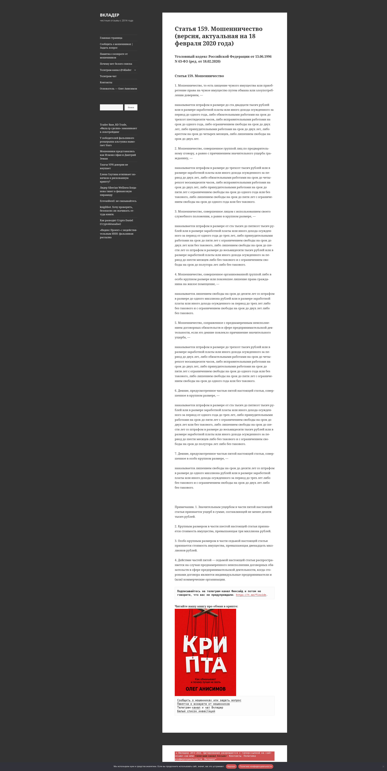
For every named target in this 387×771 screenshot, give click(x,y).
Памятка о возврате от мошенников (114, 55)
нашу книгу (197, 606)
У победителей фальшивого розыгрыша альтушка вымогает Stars (117, 141)
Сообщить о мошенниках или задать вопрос (209, 700)
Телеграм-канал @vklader (116, 70)
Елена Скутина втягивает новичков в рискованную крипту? (118, 178)
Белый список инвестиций (196, 711)
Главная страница (111, 38)
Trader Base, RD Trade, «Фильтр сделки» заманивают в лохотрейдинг (118, 128)
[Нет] (383, 766)
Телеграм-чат (108, 76)
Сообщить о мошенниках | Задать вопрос (116, 45)
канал (196, 707)
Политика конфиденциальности (256, 766)
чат (207, 707)
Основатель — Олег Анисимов (118, 88)
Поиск (131, 107)
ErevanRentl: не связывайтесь (118, 201)
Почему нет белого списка (116, 63)
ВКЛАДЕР (109, 15)
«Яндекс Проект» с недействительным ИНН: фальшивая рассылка (118, 233)
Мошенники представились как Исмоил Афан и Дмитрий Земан (118, 155)
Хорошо (231, 766)
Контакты (106, 82)
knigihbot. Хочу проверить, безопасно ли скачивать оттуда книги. (117, 210)
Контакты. (235, 756)
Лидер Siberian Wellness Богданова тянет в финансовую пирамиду (118, 191)
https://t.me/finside (251, 594)
